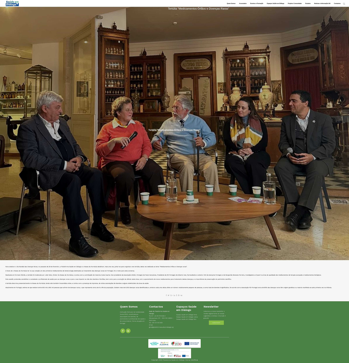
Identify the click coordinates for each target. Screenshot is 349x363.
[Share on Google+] (171, 295)
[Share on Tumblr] (176, 295)
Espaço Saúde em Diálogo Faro (186, 319)
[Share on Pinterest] (178, 295)
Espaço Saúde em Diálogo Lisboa (187, 317)
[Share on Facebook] (166, 295)
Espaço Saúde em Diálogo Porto (186, 315)
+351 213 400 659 (157, 323)
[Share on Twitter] (168, 295)
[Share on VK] (181, 295)
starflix (193, 360)
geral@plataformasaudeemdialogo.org (161, 327)
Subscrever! (216, 323)
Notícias (174, 125)
